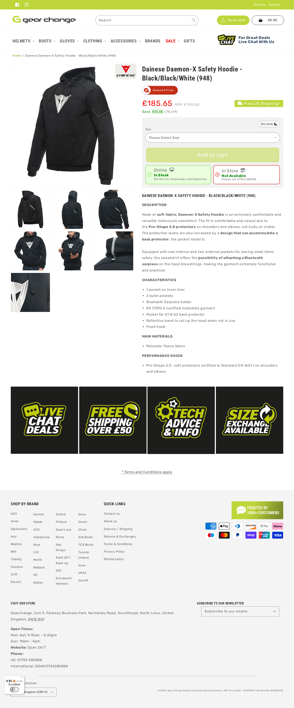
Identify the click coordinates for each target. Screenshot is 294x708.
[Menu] (21, 678)
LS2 (36, 552)
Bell (13, 551)
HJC (36, 529)
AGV (14, 514)
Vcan (82, 565)
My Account (236, 20)
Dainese (17, 567)
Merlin (37, 560)
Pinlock (61, 522)
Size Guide (267, 123)
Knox (37, 545)
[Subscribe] (274, 611)
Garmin (38, 514)
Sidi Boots (85, 537)
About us (110, 521)
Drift (14, 574)
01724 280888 (247, 179)
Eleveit (16, 582)
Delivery (259, 4)
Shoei (82, 529)
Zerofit (83, 580)
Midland (39, 567)
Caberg (16, 559)
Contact (274, 4)
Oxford (61, 514)
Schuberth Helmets (64, 581)
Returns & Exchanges (120, 536)
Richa (60, 537)
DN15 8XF (36, 619)
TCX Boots (86, 545)
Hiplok (38, 522)
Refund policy (114, 559)
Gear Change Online (178, 690)
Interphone (41, 537)
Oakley (38, 582)
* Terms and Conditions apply (147, 472)
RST (59, 571)
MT (35, 575)
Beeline (16, 544)
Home (16, 55)
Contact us (112, 514)
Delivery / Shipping (118, 529)
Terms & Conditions (118, 544)
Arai (14, 536)
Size (148, 129)
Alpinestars (19, 529)
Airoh (15, 521)
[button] (23, 41)
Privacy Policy (114, 551)
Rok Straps (61, 547)
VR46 (82, 573)
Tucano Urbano (83, 554)
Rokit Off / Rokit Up (63, 560)
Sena (82, 514)
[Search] (193, 20)
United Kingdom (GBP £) (31, 692)
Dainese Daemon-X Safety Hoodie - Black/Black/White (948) (70, 55)
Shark (82, 522)
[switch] (14, 689)
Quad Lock (63, 529)
